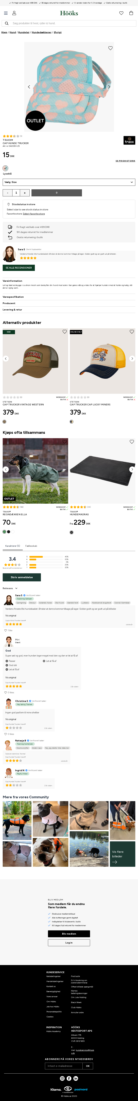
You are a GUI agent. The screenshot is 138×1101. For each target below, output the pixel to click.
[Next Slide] (109, 87)
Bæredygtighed (53, 991)
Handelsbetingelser (54, 981)
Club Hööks (76, 1007)
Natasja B (20, 740)
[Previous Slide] (29, 87)
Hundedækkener (41, 32)
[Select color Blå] (71, 421)
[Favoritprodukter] (121, 13)
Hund (13, 32)
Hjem (4, 32)
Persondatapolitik (54, 1011)
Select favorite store (34, 213)
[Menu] (6, 13)
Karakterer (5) (12, 546)
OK (88, 1066)
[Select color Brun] (4, 421)
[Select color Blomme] (12, 531)
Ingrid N (19, 770)
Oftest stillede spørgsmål (82, 987)
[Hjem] (69, 13)
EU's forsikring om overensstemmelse (79, 981)
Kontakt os (51, 986)
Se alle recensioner (19, 267)
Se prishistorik (125, 161)
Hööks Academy (53, 1031)
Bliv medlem (69, 933)
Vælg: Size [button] (11, 182)
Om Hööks (51, 1001)
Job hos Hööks (52, 1006)
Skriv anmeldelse (22, 577)
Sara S (21, 249)
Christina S (21, 701)
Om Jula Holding (78, 997)
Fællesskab (31, 546)
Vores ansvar (52, 996)
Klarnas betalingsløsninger (79, 992)
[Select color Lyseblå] (5, 168)
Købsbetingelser (53, 976)
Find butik (75, 976)
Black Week (76, 1002)
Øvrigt (58, 32)
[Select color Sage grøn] (4, 531)
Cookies (49, 1017)
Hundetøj (23, 32)
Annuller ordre (77, 1012)
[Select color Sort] (8, 531)
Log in (69, 942)
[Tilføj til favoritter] (110, 48)
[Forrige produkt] (6, 359)
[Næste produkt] (132, 359)
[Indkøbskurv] (131, 13)
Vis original (10, 615)
